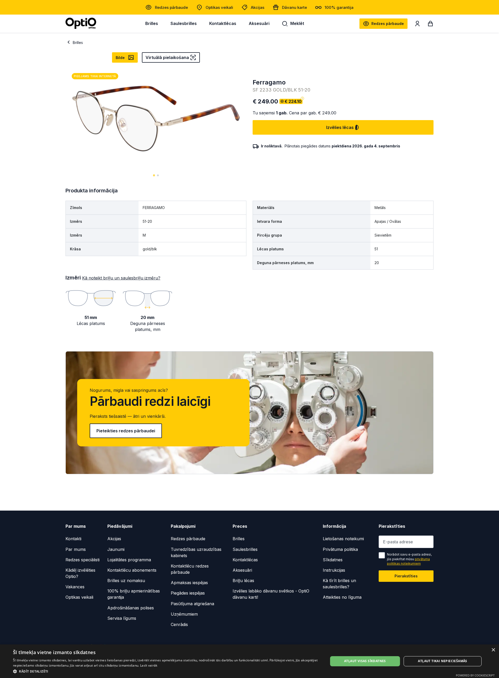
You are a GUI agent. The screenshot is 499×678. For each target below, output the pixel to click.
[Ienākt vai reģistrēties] (417, 24)
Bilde (120, 57)
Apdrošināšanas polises (130, 607)
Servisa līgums (121, 618)
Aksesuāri (259, 23)
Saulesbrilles (183, 23)
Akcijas (257, 7)
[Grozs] (430, 24)
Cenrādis (179, 624)
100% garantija (339, 7)
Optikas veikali (219, 7)
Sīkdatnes (333, 559)
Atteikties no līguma (342, 597)
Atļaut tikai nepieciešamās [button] (442, 661)
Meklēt (297, 23)
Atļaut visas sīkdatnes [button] (365, 661)
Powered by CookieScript (475, 675)
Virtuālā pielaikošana (167, 57)
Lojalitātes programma (129, 559)
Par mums (75, 549)
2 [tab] (158, 175)
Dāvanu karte (294, 7)
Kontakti (73, 538)
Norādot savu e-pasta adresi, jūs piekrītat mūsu (409, 558)
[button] (166, 671)
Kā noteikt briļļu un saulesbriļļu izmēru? (121, 278)
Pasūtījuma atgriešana (192, 603)
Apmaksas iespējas (189, 582)
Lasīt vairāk (148, 665)
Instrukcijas (334, 570)
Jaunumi (115, 549)
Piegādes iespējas (188, 593)
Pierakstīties (406, 576)
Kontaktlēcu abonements (131, 570)
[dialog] (249, 661)
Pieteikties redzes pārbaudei (125, 430)
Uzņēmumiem (184, 614)
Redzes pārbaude (171, 7)
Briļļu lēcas (243, 580)
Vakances (74, 586)
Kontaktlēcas (222, 23)
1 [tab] (154, 175)
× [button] (493, 650)
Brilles (151, 23)
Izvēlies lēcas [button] (340, 127)
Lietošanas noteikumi (343, 538)
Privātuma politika (340, 549)
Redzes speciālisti (82, 559)
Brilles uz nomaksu (126, 580)
